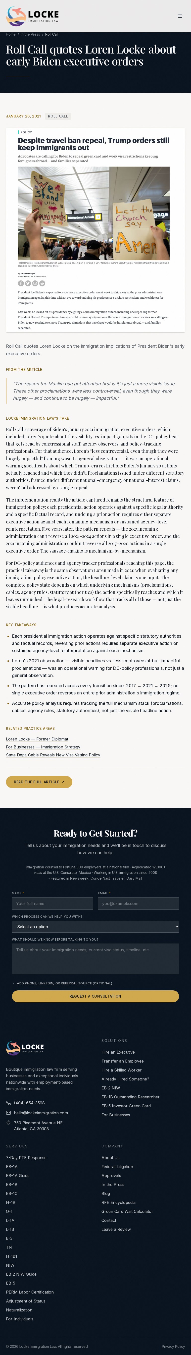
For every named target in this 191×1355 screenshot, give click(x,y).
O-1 (9, 1211)
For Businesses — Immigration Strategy (43, 746)
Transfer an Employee (122, 1061)
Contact (108, 1220)
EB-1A (12, 1166)
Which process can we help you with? (47, 916)
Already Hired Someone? (125, 1078)
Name (18, 893)
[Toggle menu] (180, 16)
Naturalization (19, 1309)
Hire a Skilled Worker (121, 1070)
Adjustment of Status (26, 1301)
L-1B (10, 1229)
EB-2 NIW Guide (21, 1274)
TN (9, 1247)
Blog (105, 1193)
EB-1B (11, 1184)
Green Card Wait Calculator (127, 1211)
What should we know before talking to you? (55, 939)
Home (11, 34)
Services (17, 1146)
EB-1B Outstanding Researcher (130, 1096)
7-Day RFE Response (26, 1157)
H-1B (10, 1202)
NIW (10, 1265)
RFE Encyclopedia (118, 1202)
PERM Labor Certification (30, 1292)
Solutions (114, 1040)
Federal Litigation (117, 1166)
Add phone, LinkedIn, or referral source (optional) (64, 983)
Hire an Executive (118, 1052)
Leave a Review (116, 1229)
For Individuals (19, 1318)
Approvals (111, 1175)
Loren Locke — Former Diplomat (37, 738)
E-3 (9, 1238)
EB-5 (10, 1283)
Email (104, 893)
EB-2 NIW (110, 1087)
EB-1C (11, 1193)
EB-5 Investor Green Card (126, 1105)
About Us (110, 1157)
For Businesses (115, 1114)
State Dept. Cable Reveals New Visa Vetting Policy (53, 754)
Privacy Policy (173, 1346)
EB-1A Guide (18, 1175)
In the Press (30, 34)
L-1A (10, 1220)
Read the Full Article (39, 782)
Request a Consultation (95, 996)
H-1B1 (11, 1256)
